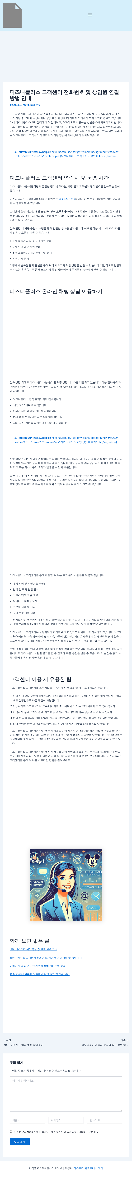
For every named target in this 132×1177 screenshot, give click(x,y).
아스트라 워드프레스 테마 (88, 1168)
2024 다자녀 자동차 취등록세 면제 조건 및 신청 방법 (40, 974)
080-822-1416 (67, 199)
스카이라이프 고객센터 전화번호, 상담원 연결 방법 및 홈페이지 (46, 957)
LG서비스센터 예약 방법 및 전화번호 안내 (33, 949)
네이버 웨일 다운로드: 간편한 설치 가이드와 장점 (38, 966)
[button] (90, 15)
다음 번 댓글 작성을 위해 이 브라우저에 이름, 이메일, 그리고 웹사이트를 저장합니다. (56, 1131)
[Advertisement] (66, 58)
